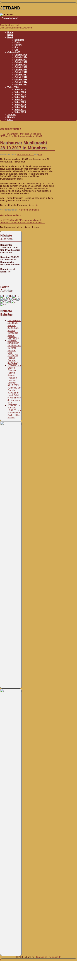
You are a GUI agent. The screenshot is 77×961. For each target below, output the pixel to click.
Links (10, 119)
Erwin (17, 42)
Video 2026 (13, 87)
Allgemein (23, 210)
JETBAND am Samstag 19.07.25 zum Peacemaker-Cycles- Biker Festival (14, 411)
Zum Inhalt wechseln (10, 25)
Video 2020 (20, 102)
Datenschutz (55, 957)
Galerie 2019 (21, 70)
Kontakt (11, 117)
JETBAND (10, 8)
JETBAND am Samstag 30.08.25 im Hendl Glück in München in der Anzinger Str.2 (14, 395)
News (10, 35)
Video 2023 (20, 94)
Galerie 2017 (21, 74)
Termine (11, 114)
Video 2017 (20, 109)
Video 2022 (20, 97)
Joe (16, 47)
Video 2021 (20, 99)
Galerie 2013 (21, 84)
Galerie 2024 (21, 57)
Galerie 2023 (21, 60)
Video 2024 (20, 92)
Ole (16, 50)
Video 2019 (20, 104)
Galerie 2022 (21, 62)
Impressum (41, 957)
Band (10, 37)
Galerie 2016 (21, 77)
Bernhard (19, 40)
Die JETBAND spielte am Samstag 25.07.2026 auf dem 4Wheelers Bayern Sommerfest (14, 329)
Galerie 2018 (21, 72)
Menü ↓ (16, 18)
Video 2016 (20, 112)
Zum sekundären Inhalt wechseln (16, 28)
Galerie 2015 (21, 79)
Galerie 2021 (21, 65)
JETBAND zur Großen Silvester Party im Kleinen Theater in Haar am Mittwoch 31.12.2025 (14, 375)
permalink (34, 210)
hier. (37, 205)
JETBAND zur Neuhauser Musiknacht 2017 (22, 136)
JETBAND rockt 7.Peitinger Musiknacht (20, 134)
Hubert (18, 45)
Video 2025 (20, 89)
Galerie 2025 (21, 55)
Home (10, 32)
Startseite (7, 18)
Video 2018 (20, 107)
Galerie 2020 (21, 67)
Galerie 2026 (13, 52)
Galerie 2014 (21, 82)
